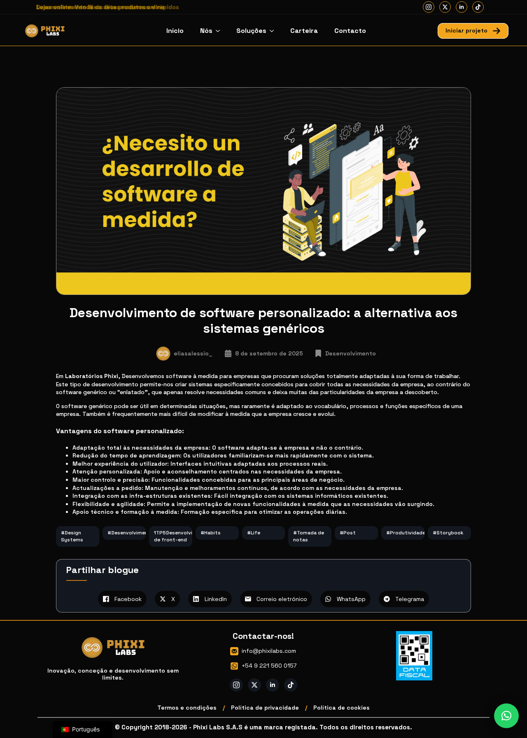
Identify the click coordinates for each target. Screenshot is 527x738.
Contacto (350, 30)
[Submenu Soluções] (274, 30)
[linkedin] (461, 7)
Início (175, 30)
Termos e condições (187, 707)
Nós (206, 30)
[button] (506, 715)
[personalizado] (478, 7)
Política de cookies (341, 707)
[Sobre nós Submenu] (220, 30)
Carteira (304, 30)
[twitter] (445, 7)
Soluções (251, 30)
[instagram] (428, 7)
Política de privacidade (265, 707)
